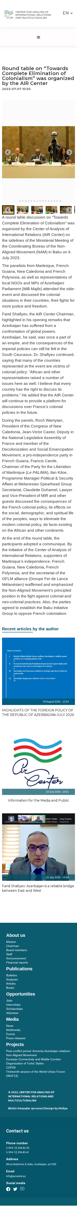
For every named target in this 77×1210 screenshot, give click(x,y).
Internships (13, 1004)
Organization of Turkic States (25, 1063)
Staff (9, 954)
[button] (68, 13)
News (9, 1025)
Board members (16, 950)
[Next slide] (69, 152)
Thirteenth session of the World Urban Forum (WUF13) (35, 1073)
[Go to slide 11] (46, 201)
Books (10, 987)
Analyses (12, 979)
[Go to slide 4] (25, 201)
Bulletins (11, 975)
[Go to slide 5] (28, 201)
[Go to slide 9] (40, 201)
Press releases (15, 1038)
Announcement (16, 958)
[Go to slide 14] (54, 201)
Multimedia (13, 1030)
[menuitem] (22, 209)
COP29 (11, 1067)
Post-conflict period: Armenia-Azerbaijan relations (38, 1051)
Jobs (9, 1000)
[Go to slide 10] (43, 201)
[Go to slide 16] (60, 201)
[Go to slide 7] (34, 201)
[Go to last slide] (8, 152)
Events (10, 1034)
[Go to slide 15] (57, 201)
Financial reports (17, 962)
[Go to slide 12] (48, 201)
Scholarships (14, 1008)
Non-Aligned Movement (21, 1055)
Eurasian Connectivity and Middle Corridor (33, 1059)
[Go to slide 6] (31, 201)
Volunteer (12, 1013)
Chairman (12, 946)
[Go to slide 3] (23, 201)
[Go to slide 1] (17, 201)
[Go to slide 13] (51, 201)
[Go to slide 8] (37, 201)
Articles (11, 983)
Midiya (63, 1108)
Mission (11, 941)
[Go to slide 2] (20, 201)
